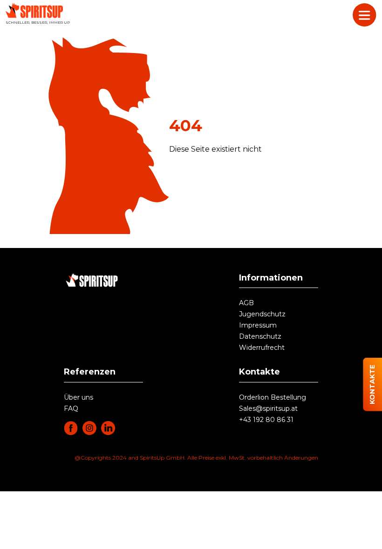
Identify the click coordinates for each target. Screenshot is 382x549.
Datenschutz (260, 336)
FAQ (71, 408)
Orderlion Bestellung (272, 397)
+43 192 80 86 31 (266, 419)
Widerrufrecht (262, 347)
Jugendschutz (262, 314)
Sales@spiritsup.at (268, 408)
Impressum (258, 325)
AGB (246, 303)
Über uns (78, 397)
